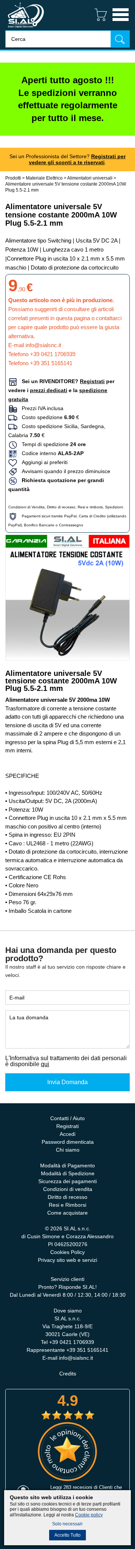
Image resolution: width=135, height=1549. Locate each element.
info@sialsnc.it (43, 345)
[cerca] (120, 39)
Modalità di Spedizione (67, 1173)
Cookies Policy (67, 1252)
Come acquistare (67, 1213)
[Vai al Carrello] (97, 22)
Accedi (67, 1134)
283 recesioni (77, 1487)
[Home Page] (25, 28)
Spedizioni (114, 507)
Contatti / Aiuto (67, 1118)
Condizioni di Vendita (26, 507)
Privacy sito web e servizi (67, 1260)
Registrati (67, 1126)
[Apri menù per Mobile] (120, 22)
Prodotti (13, 178)
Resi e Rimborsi (67, 1205)
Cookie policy (89, 1515)
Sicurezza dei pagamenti (67, 1181)
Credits (67, 1374)
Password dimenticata (68, 1142)
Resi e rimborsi (90, 507)
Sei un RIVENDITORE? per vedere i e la (61, 390)
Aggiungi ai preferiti (42, 462)
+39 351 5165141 (51, 363)
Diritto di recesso (61, 507)
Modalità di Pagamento (67, 1165)
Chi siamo (68, 1150)
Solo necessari (67, 1524)
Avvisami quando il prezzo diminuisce (63, 471)
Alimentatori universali (89, 178)
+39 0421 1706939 (52, 354)
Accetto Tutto (67, 1535)
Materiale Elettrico (44, 178)
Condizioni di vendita (67, 1189)
